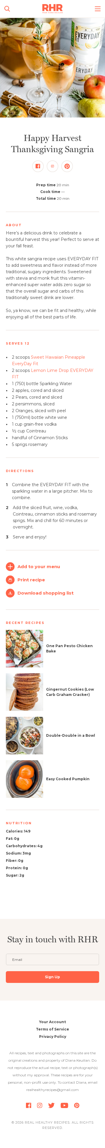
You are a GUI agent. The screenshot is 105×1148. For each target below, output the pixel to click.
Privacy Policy (52, 1036)
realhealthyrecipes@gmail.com (52, 1089)
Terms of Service (52, 1029)
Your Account (52, 1022)
